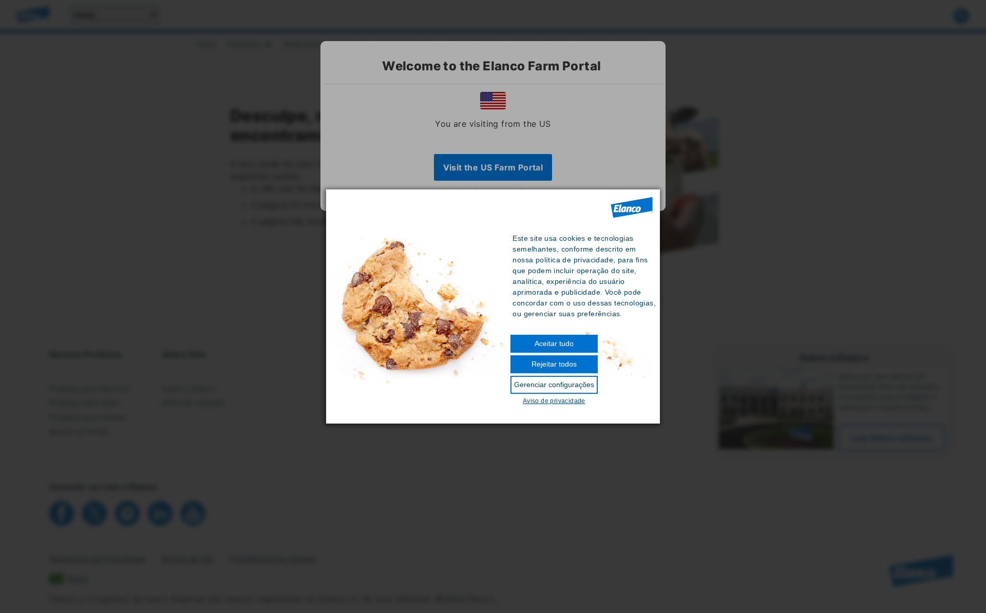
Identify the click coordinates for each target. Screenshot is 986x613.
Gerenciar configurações (554, 384)
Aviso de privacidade (554, 401)
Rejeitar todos (554, 364)
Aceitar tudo (554, 343)
